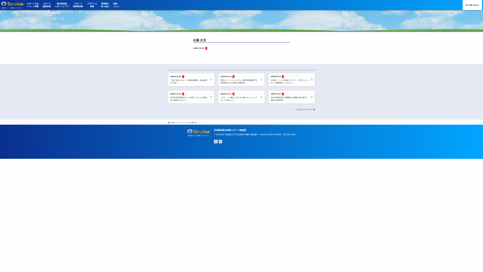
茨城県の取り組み (105, 5)
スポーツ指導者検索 (78, 5)
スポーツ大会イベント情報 (33, 5)
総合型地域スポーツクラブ (62, 5)
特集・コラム (116, 5)
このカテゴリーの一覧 (305, 109)
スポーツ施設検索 (47, 5)
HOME (55, 11)
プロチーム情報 (92, 5)
